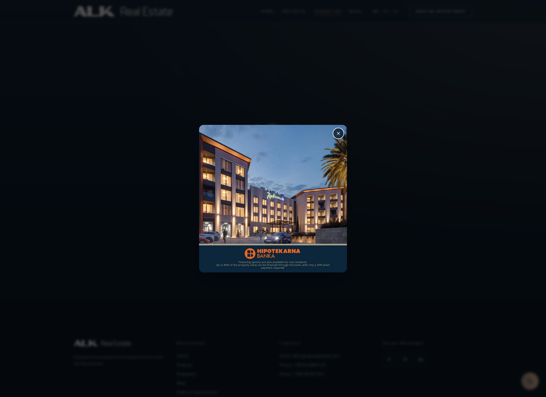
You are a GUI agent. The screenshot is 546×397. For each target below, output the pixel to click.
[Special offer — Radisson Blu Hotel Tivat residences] (273, 198)
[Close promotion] (338, 133)
